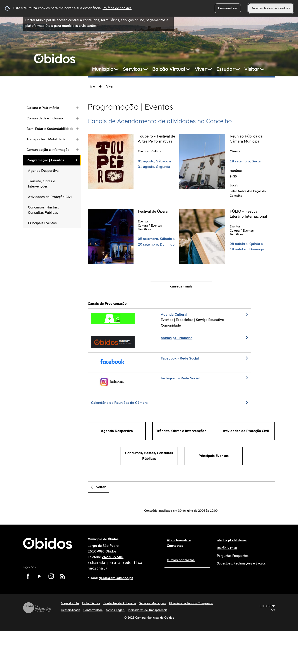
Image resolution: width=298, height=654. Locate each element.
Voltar (101, 487)
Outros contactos (181, 560)
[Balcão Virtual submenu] (190, 69)
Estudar (225, 69)
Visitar (251, 69)
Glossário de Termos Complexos (191, 603)
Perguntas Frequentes (232, 556)
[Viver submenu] (211, 69)
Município (102, 69)
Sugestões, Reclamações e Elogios (241, 563)
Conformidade (93, 610)
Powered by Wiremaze (267, 607)
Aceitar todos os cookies (271, 8)
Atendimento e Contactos (179, 543)
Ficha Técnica (91, 603)
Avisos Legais (115, 610)
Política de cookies (117, 8)
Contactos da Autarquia (119, 603)
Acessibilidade (70, 610)
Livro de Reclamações (37, 607)
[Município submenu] (118, 69)
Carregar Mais (181, 286)
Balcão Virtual (168, 69)
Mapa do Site (70, 603)
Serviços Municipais (152, 603)
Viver (201, 69)
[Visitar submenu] (264, 69)
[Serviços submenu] (147, 69)
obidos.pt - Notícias (232, 540)
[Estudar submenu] (239, 69)
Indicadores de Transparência (147, 610)
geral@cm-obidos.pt (116, 578)
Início (91, 86)
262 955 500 (115, 562)
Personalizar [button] (228, 8)
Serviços (133, 69)
